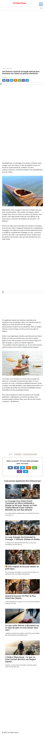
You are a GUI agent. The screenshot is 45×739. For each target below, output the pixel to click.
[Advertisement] (22, 38)
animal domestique (30, 454)
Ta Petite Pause (19, 3)
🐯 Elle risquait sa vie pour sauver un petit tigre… (22, 567)
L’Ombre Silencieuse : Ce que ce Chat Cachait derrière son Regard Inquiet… (20, 659)
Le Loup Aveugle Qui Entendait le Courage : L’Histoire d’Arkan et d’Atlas (22, 538)
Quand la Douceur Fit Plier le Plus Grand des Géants (20, 597)
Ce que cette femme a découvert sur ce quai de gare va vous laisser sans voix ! (22, 627)
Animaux (4, 77)
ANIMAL (18, 454)
